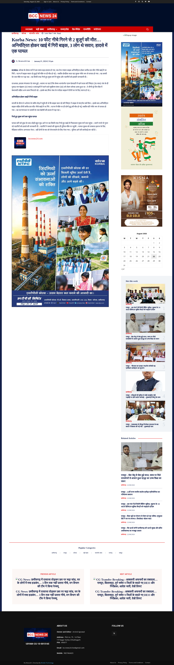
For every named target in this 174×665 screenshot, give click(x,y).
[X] (142, 1)
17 (124, 256)
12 (137, 252)
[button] (147, 29)
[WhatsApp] (100, 61)
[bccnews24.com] (14, 61)
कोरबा (24, 33)
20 (143, 256)
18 (131, 256)
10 (124, 252)
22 (154, 256)
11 (131, 252)
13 (143, 252)
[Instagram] (139, 1)
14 (148, 252)
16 (159, 252)
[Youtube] (148, 1)
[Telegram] (95, 61)
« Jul (122, 269)
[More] (106, 61)
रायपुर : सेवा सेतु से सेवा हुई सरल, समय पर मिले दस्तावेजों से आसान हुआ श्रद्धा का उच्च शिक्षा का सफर (141, 478)
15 (154, 252)
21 (148, 256)
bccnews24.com (24, 61)
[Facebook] (135, 1)
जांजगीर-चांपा (34, 33)
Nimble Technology (47, 663)
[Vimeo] (145, 1)
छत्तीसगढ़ (15, 33)
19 (137, 256)
